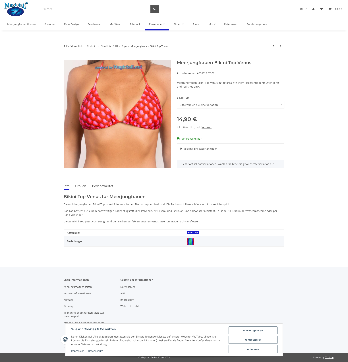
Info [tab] (66, 186)
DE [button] (301, 9)
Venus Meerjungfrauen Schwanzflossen (175, 221)
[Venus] (190, 241)
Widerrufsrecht (129, 306)
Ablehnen (253, 349)
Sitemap (69, 306)
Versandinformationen (77, 293)
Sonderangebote (257, 24)
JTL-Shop (329, 357)
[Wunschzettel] (321, 9)
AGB (122, 293)
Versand (207, 127)
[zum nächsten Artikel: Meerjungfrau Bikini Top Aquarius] (280, 46)
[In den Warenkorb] (66, 58)
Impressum (77, 350)
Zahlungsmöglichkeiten (78, 287)
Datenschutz (95, 350)
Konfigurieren (253, 339)
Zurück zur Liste (74, 46)
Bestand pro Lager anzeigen (200, 148)
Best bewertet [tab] (102, 186)
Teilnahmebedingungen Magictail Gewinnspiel (84, 314)
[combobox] (230, 105)
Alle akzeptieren (253, 330)
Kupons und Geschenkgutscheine (84, 322)
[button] (313, 9)
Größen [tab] (80, 186)
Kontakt (68, 299)
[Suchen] (154, 9)
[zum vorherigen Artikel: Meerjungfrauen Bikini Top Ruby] (273, 46)
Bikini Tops (193, 232)
